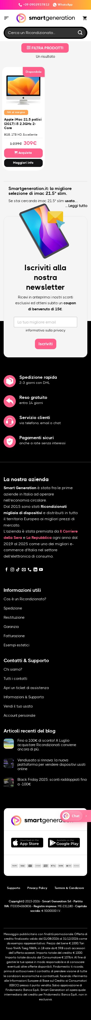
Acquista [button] (24, 153)
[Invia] (80, 32)
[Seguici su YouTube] (41, 570)
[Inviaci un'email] (24, 570)
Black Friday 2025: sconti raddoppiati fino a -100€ (52, 782)
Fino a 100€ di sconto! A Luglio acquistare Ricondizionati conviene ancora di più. (46, 745)
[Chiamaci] (30, 570)
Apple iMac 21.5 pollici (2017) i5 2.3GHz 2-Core (23, 124)
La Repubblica (39, 538)
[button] (6, 18)
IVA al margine (16, 112)
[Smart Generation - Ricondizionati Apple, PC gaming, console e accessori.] (45, 18)
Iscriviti (46, 344)
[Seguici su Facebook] (6, 570)
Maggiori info (23, 163)
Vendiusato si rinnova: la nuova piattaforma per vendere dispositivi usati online (51, 764)
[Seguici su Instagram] (12, 570)
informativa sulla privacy (46, 330)
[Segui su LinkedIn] (35, 570)
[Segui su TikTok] (18, 570)
